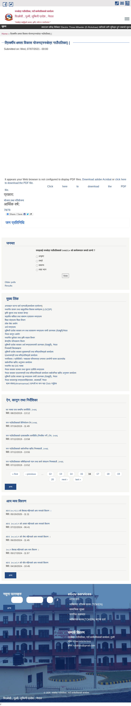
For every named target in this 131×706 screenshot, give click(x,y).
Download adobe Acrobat (97, 179)
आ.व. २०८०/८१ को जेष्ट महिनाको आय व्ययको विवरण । (28, 536)
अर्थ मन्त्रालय (10, 327)
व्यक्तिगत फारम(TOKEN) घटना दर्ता (87, 619)
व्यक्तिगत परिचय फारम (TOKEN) (86, 604)
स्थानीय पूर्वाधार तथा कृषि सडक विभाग (20, 337)
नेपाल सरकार (10, 369)
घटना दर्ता (74, 599)
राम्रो (41, 260)
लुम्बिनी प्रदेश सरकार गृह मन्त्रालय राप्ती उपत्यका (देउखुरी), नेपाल (31, 376)
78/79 (7, 210)
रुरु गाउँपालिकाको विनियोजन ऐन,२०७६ (21, 422)
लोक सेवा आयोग (11, 323)
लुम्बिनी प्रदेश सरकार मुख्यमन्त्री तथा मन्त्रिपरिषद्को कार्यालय (29, 351)
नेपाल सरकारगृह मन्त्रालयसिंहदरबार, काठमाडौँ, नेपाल (25, 380)
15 (81, 474)
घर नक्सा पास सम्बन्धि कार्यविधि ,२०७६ (21, 409)
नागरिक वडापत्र (77, 614)
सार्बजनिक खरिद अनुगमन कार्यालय (18, 362)
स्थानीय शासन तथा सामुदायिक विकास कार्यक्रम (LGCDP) (28, 309)
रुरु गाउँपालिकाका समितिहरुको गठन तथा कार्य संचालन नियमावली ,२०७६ (34, 461)
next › (65, 479)
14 (71, 474)
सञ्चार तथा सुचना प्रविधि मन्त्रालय (29, 369)
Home (5, 33)
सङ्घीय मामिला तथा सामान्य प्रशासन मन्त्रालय (23, 316)
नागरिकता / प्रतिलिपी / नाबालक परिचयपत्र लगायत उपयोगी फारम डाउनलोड (35, 358)
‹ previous (31, 474)
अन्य (10, 486)
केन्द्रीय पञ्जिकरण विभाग (15, 341)
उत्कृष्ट (41, 256)
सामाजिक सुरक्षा (76, 609)
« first (15, 474)
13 (60, 474)
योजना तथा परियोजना (14, 200)
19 (118, 474)
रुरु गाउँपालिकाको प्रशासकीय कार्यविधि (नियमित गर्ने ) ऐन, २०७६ (32, 435)
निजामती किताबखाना (13, 348)
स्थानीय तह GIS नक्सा (14, 366)
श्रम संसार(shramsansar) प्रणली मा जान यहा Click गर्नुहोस (31, 383)
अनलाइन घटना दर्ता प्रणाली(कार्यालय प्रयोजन (23, 306)
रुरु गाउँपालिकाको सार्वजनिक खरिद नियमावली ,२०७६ (27, 448)
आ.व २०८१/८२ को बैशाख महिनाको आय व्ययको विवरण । (28, 510)
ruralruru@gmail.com (84, 645)
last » (78, 479)
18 (108, 474)
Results (8, 285)
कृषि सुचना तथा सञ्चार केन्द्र (16, 313)
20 (52, 479)
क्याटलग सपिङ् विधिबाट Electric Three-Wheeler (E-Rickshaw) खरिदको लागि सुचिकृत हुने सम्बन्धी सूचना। (80, 27)
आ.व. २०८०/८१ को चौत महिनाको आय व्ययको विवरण (27, 562)
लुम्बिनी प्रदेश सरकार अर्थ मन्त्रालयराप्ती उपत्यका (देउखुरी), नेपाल (31, 344)
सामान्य (41, 265)
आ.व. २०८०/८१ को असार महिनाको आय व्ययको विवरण (28, 523)
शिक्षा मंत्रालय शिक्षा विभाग (15, 320)
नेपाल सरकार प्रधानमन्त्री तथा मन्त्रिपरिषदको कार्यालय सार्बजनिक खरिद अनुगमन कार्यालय (40, 373)
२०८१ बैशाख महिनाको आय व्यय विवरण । (22, 549)
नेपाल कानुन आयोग (12, 334)
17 (97, 474)
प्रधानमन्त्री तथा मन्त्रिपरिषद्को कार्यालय (21, 355)
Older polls (10, 282)
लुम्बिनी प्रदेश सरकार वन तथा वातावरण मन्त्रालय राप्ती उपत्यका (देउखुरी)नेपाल (36, 330)
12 (50, 474)
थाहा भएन (42, 269)
